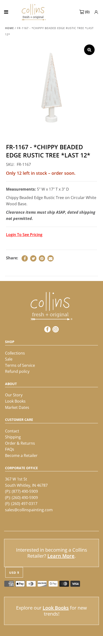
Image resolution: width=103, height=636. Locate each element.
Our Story (14, 395)
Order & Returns (20, 443)
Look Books (15, 401)
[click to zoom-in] (89, 49)
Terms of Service (20, 365)
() (87, 11)
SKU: (10, 164)
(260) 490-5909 (25, 497)
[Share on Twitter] (33, 258)
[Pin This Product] (42, 258)
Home (9, 28)
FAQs (9, 449)
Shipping (13, 437)
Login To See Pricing (24, 234)
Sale (8, 359)
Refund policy (17, 371)
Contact (12, 431)
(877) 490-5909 (25, 491)
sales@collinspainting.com (29, 509)
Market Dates (17, 407)
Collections (15, 353)
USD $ (14, 572)
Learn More (60, 556)
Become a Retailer (21, 455)
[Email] (50, 258)
